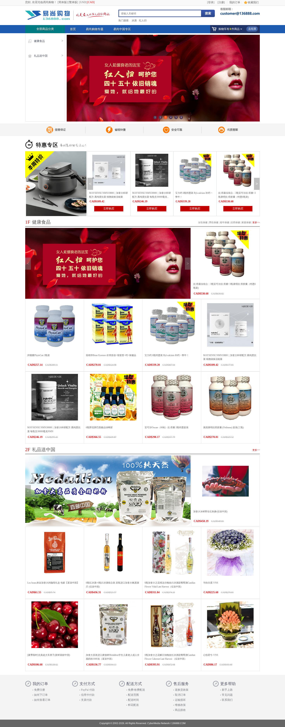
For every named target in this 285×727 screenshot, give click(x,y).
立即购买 (108, 208)
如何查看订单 (42, 699)
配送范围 (133, 694)
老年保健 (224, 222)
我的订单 (234, 2)
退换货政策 (181, 689)
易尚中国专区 (122, 29)
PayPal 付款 (88, 689)
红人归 (143, 20)
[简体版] (63, 2)
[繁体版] (73, 2)
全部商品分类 (45, 28)
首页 (73, 29)
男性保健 (213, 222)
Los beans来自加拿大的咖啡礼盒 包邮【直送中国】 (53, 582)
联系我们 (227, 699)
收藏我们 (253, 2)
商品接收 (180, 710)
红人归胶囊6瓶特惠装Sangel (232, 193)
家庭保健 (246, 222)
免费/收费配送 (136, 689)
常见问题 (227, 694)
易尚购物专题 (94, 29)
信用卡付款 (88, 694)
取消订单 (180, 694)
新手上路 (227, 689)
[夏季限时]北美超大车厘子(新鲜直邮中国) (48, 655)
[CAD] (91, 2)
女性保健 (202, 222)
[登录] (210, 2)
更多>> (256, 222)
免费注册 (39, 689)
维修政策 (180, 705)
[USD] (83, 2)
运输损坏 (180, 699)
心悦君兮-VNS (210, 655)
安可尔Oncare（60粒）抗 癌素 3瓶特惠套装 (166, 427)
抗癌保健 (235, 222)
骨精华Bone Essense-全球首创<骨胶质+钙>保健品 (111, 355)
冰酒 (134, 20)
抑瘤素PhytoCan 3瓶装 (38, 355)
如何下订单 (41, 694)
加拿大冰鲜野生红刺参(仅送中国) (210, 511)
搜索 (208, 13)
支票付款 (86, 699)
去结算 (252, 28)
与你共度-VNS (210, 582)
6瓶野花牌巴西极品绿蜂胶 (99, 427)
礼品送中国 (41, 55)
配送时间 (133, 699)
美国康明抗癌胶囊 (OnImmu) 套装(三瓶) (223, 427)
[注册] (221, 2)
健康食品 (39, 41)
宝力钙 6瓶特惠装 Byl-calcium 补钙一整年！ (167, 355)
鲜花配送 (133, 705)
